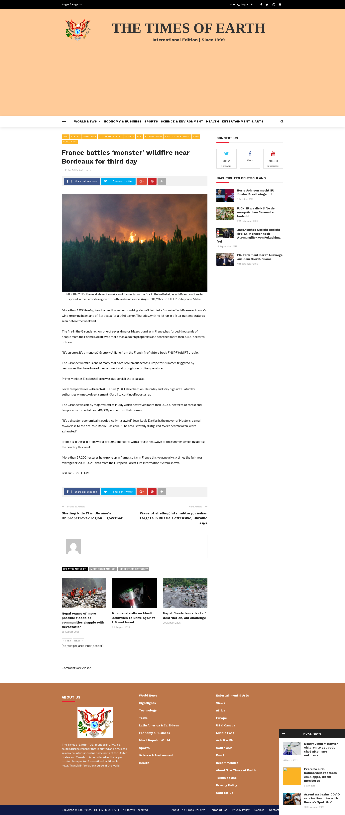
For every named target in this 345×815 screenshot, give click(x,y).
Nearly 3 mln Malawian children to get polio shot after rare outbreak (321, 749)
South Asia (224, 748)
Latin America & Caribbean (159, 725)
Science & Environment (182, 121)
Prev (68, 640)
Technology (148, 710)
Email (65, 136)
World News (85, 121)
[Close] (283, 733)
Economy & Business (123, 121)
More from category (134, 569)
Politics (129, 136)
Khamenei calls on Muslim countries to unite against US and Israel (133, 617)
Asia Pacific (225, 740)
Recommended (153, 136)
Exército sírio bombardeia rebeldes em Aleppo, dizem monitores (320, 775)
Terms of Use (226, 778)
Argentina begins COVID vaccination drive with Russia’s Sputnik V (322, 798)
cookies (259, 809)
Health (212, 121)
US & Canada (225, 725)
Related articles (74, 569)
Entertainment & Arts (243, 121)
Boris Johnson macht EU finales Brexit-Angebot (255, 192)
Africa (220, 710)
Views (196, 136)
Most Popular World (111, 136)
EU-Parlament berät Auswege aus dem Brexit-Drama (260, 257)
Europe (75, 136)
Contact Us (224, 793)
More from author (103, 569)
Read (139, 136)
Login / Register (72, 4)
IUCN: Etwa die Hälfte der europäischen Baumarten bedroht (256, 212)
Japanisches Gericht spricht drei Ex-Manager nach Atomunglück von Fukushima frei (248, 235)
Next (77, 640)
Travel (144, 718)
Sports (151, 121)
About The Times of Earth (236, 770)
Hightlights (89, 136)
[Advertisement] (172, 86)
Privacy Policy (226, 785)
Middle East (225, 733)
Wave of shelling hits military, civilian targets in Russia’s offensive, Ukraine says (173, 518)
